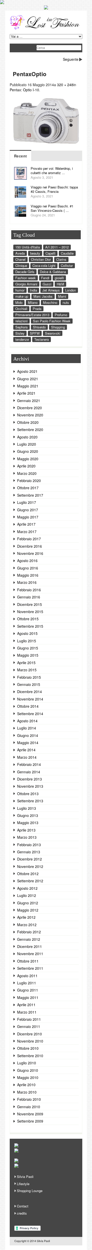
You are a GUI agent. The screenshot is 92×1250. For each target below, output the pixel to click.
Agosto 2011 (27, 975)
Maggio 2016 (27, 575)
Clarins (61, 259)
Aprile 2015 (26, 662)
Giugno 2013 (27, 815)
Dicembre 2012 (29, 859)
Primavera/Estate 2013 (32, 314)
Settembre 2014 (30, 713)
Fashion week (25, 277)
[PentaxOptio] (46, 147)
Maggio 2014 (27, 742)
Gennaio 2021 (28, 400)
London (70, 290)
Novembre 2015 (30, 611)
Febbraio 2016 (29, 589)
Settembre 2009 (30, 1121)
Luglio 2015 (26, 640)
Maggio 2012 (27, 910)
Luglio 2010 (26, 1062)
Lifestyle (23, 1183)
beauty (35, 253)
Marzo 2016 (27, 582)
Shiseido (39, 327)
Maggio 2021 (27, 385)
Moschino (50, 302)
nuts (66, 302)
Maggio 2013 (27, 822)
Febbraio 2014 (29, 764)
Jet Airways (51, 290)
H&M (60, 284)
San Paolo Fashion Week (52, 320)
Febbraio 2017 (29, 538)
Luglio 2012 (26, 895)
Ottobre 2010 (28, 1048)
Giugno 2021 (27, 378)
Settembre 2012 (30, 880)
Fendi (45, 277)
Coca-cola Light (43, 265)
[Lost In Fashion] (46, 28)
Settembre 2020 (30, 429)
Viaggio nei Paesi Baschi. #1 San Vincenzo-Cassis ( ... (52, 208)
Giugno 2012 (27, 902)
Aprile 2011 (26, 1004)
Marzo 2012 (27, 924)
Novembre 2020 (30, 414)
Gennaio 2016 (28, 596)
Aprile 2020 (26, 465)
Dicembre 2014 (29, 691)
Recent (20, 155)
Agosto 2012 (27, 888)
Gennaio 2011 (28, 1026)
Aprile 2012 (26, 917)
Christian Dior (41, 259)
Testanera (41, 339)
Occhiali (21, 308)
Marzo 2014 (27, 757)
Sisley (20, 333)
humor (20, 290)
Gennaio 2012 (28, 939)
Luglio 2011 (26, 982)
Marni (62, 296)
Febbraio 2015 (29, 677)
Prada (37, 308)
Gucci (47, 284)
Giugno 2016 (27, 568)
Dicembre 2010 (29, 1033)
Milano (33, 302)
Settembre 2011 (30, 968)
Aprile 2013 (26, 830)
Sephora (21, 327)
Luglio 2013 (26, 808)
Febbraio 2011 (29, 1019)
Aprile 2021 (26, 393)
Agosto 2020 (27, 436)
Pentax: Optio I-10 (24, 89)
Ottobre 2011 (28, 961)
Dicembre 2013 (29, 779)
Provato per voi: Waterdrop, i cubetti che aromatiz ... (52, 170)
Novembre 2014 (30, 699)
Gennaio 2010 (28, 1106)
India (33, 290)
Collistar (67, 265)
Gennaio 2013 (28, 851)
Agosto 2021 (27, 371)
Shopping (58, 327)
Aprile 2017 (26, 524)
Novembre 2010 (30, 1041)
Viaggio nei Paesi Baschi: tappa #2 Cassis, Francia (54, 189)
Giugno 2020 (27, 451)
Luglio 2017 (26, 502)
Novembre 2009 (30, 1113)
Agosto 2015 (27, 633)
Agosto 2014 (27, 720)
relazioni (21, 320)
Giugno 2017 (27, 509)
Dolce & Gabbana (53, 271)
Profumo (61, 314)
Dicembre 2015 (29, 604)
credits (22, 1213)
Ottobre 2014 (28, 706)
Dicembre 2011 (29, 946)
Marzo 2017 (27, 531)
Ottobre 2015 (28, 618)
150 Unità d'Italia (27, 247)
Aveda (20, 253)
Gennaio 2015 (28, 684)
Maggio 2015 (27, 655)
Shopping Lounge (29, 1190)
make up (21, 296)
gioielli (59, 277)
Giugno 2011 (27, 990)
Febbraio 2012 (29, 931)
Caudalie (67, 253)
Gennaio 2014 (28, 771)
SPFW (35, 333)
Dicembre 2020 (29, 407)
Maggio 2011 (27, 997)
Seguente (70, 59)
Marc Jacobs (43, 296)
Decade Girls (24, 271)
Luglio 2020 (26, 444)
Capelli (50, 253)
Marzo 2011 (27, 1012)
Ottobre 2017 (28, 487)
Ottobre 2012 (28, 873)
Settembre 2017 (30, 495)
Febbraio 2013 (29, 844)
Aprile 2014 (26, 749)
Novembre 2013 (30, 786)
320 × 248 (65, 84)
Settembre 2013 (30, 800)
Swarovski (52, 333)
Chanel (20, 259)
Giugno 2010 (27, 1070)
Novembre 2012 (30, 866)
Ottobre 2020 (28, 422)
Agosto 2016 (27, 560)
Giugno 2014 (27, 735)
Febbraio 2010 (29, 1099)
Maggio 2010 (27, 1077)
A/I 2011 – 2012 (57, 247)
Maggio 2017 (27, 516)
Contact (22, 1206)
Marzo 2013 (27, 837)
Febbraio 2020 (29, 480)
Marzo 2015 (27, 669)
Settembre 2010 (30, 1055)
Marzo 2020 (27, 473)
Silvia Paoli (25, 1176)
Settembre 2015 (30, 626)
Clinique (21, 265)
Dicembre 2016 (29, 546)
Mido (18, 302)
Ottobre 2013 (28, 793)
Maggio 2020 (27, 458)
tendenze (22, 339)
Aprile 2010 (26, 1084)
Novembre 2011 (30, 953)
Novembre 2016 (30, 553)
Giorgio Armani (26, 284)
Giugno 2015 (27, 648)
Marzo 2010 (27, 1092)
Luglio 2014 (26, 728)
